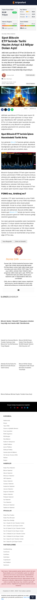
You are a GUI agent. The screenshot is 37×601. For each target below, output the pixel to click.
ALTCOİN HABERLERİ (8, 21)
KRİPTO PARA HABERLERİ (10, 14)
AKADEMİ (5, 24)
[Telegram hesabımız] (26, 598)
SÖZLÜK (5, 28)
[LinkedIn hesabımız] (22, 598)
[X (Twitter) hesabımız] (6, 598)
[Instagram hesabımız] (10, 598)
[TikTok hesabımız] (16, 598)
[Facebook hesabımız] (3, 598)
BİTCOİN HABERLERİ (8, 17)
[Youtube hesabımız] (13, 598)
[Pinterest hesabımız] (19, 598)
